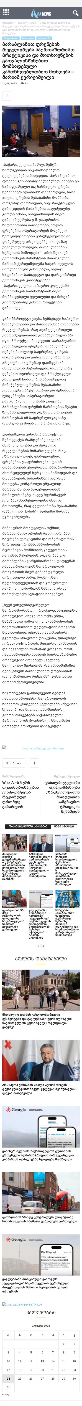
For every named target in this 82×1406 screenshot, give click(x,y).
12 (31, 1361)
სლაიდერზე (44, 38)
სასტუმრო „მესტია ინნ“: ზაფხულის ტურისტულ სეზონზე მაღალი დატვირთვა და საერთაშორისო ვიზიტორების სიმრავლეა (67, 923)
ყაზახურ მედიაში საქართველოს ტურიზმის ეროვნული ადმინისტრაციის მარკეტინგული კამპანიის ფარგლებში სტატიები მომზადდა (67, 869)
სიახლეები (28, 38)
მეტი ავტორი (64, 827)
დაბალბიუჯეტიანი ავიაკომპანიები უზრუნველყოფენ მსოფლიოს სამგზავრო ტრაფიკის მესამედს (62, 797)
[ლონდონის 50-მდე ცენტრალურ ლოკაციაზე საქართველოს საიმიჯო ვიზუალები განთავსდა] (14, 899)
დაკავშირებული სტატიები (28, 827)
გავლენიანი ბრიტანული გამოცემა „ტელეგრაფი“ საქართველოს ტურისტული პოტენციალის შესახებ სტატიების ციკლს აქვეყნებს (40, 924)
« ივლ (6, 1394)
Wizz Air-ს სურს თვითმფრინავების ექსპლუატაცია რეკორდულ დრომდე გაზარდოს (20, 795)
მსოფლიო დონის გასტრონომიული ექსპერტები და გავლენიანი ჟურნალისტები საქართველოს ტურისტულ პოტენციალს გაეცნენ (14, 866)
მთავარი (8, 23)
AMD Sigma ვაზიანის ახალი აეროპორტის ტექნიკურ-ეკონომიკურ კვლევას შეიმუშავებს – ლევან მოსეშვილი (40, 865)
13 (42, 1361)
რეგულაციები (27, 23)
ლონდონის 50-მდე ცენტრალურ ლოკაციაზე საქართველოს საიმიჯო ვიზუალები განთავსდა (13, 920)
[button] (75, 13)
